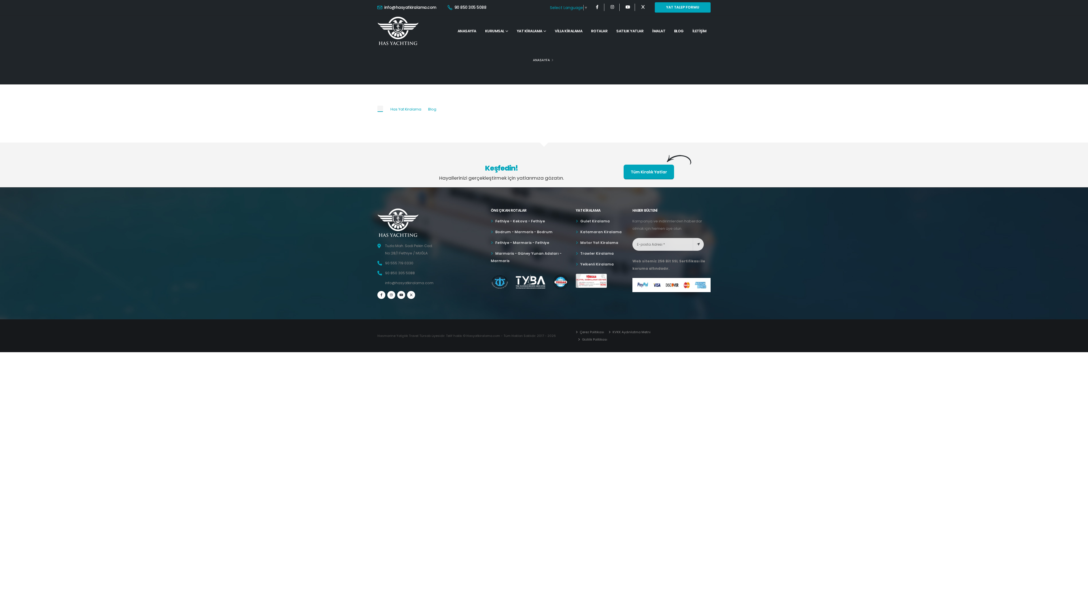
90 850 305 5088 (469, 7)
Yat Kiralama (529, 31)
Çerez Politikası (591, 332)
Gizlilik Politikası (594, 339)
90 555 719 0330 (399, 263)
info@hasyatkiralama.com (409, 7)
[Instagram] (612, 7)
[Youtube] (627, 7)
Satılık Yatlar (629, 31)
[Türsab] (591, 281)
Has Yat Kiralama (405, 109)
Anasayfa (467, 31)
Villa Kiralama (568, 31)
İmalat (658, 31)
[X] (643, 7)
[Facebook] (597, 7)
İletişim (699, 31)
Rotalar (599, 31)
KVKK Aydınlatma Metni (631, 332)
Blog (679, 31)
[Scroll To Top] (1078, 605)
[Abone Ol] (698, 244)
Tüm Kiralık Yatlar (649, 172)
